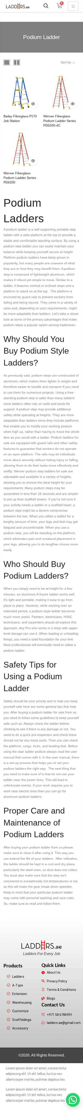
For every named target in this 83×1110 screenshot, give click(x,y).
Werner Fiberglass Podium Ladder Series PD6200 (19, 177)
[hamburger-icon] (73, 6)
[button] (45, 6)
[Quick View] (33, 103)
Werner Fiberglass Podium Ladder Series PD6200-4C (59, 120)
